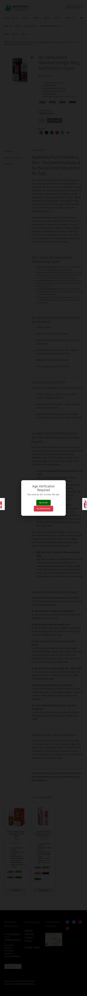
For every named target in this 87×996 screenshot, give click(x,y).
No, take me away (43, 508)
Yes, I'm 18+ (43, 503)
